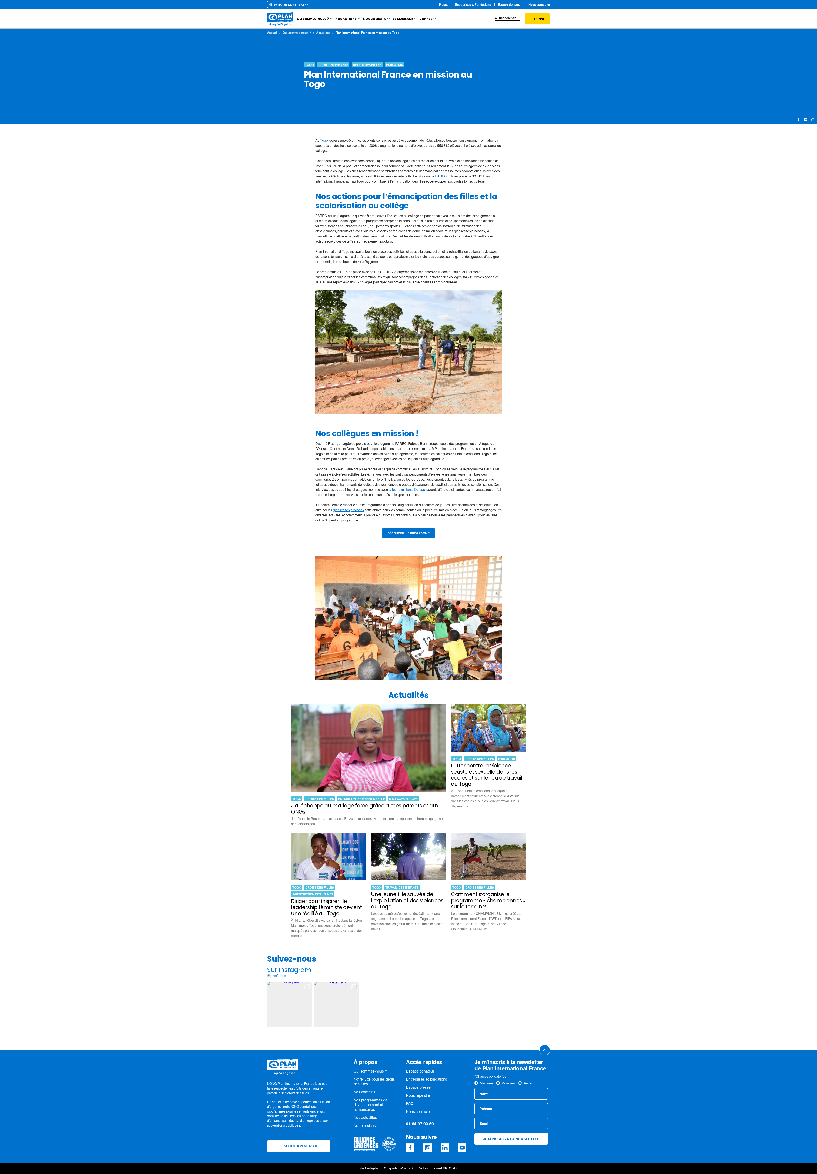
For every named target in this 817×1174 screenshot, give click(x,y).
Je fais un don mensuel (299, 1146)
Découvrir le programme (408, 533)
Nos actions (345, 19)
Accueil (272, 32)
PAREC (441, 176)
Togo (309, 65)
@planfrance (276, 976)
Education (394, 65)
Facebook (410, 1147)
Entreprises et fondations (426, 1079)
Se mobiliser (403, 19)
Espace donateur (510, 4)
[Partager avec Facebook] (799, 119)
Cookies (423, 1168)
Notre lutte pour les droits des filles (374, 1081)
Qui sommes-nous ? (313, 19)
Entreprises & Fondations (473, 4)
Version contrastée (290, 5)
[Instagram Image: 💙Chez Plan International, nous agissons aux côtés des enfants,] (289, 1004)
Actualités (323, 32)
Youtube (462, 1147)
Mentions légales (369, 1168)
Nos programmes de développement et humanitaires (370, 1104)
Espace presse (418, 1087)
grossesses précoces (348, 509)
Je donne (537, 19)
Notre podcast (365, 1125)
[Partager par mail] (812, 119)
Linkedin (445, 1147)
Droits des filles (367, 65)
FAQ (409, 1103)
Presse (443, 4)
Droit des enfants (333, 65)
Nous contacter (539, 4)
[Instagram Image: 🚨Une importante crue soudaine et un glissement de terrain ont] (336, 1004)
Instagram (427, 1147)
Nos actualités (365, 1117)
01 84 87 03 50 (420, 1123)
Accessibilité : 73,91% (445, 1168)
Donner (425, 19)
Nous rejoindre (418, 1095)
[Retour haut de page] (544, 1050)
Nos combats (374, 19)
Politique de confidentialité (398, 1168)
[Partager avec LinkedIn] (805, 119)
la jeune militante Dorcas (407, 489)
